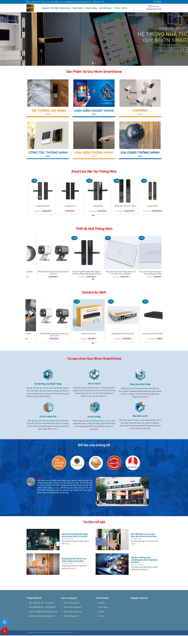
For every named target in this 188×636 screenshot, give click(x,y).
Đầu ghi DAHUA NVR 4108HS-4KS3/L (71, 335)
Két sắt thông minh (71, 617)
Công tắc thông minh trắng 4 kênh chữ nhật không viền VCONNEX (38, 274)
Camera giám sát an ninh (73, 613)
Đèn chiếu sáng (105, 8)
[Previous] (6, 39)
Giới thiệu (55, 8)
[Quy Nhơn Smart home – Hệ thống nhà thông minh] (32, 8)
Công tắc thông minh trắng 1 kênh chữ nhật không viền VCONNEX (139, 274)
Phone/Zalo (153, 8)
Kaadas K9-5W (122, 207)
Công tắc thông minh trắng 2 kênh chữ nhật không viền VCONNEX (105, 274)
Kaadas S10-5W (95, 207)
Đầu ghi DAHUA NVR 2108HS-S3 (105, 335)
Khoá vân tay (65, 8)
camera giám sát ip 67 (139, 335)
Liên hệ (124, 8)
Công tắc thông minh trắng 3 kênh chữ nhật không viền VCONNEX (71, 274)
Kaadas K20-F (40, 207)
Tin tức (117, 8)
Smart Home (78, 8)
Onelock (101, 613)
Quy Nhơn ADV (68, 633)
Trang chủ (46, 8)
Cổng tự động (91, 8)
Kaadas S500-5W (149, 207)
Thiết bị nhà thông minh (72, 608)
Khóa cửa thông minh (71, 604)
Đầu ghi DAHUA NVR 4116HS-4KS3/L (37, 335)
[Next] (181, 39)
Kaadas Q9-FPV (68, 207)
